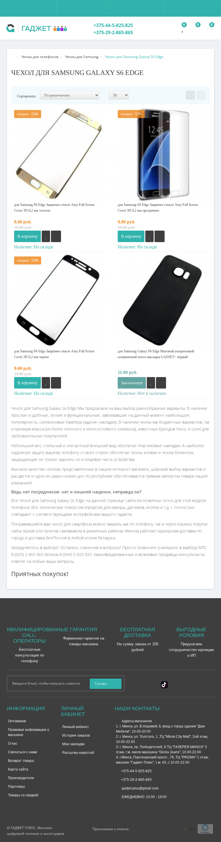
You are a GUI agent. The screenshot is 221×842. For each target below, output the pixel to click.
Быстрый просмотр (58, 149)
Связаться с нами (22, 752)
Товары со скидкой (23, 795)
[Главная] (13, 56)
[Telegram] (128, 807)
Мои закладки (73, 744)
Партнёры (16, 787)
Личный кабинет (75, 727)
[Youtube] (210, 683)
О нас (12, 743)
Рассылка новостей (78, 753)
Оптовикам (17, 721)
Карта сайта (18, 769)
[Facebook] (173, 683)
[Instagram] (182, 683)
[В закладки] (46, 236)
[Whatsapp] (119, 806)
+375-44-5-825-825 (112, 25)
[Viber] (138, 807)
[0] (183, 29)
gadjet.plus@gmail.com (140, 788)
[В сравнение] (56, 236)
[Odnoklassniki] (201, 683)
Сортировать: (26, 96)
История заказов (76, 735)
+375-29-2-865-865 (112, 32)
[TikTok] (164, 684)
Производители (21, 778)
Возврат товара (21, 761)
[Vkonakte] (191, 683)
